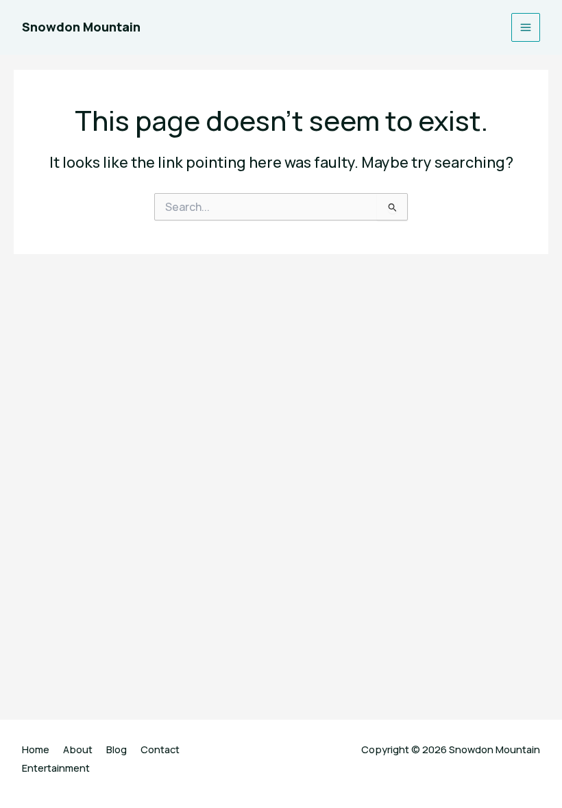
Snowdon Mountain (81, 26)
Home (35, 749)
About (78, 749)
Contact (160, 749)
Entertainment (56, 767)
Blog (116, 749)
